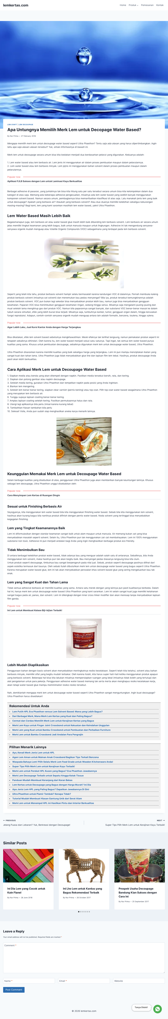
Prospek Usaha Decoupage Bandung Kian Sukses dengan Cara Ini (138, 892)
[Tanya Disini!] (157, 1009)
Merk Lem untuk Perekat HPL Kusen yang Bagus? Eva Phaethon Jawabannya (54, 771)
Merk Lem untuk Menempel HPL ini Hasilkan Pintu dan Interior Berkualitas (53, 803)
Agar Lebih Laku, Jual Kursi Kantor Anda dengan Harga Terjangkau (44, 327)
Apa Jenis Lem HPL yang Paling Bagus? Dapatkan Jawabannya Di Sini (50, 789)
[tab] (78, 911)
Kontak (160, 5)
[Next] (161, 879)
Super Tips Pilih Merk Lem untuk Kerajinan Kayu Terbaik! (43, 766)
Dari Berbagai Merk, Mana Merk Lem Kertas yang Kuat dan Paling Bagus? (52, 716)
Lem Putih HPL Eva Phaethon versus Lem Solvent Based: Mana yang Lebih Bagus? (57, 711)
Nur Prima (14, 136)
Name (8, 981)
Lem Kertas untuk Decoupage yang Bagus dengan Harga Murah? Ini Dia (51, 784)
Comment (10, 945)
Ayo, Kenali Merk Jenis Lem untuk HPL (33, 752)
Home (123, 5)
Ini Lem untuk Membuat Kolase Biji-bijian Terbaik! (34, 610)
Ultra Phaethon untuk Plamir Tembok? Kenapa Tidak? (41, 794)
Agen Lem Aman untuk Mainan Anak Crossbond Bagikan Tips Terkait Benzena (55, 757)
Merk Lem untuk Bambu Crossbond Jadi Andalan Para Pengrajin (47, 734)
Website (118, 981)
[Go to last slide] (7, 879)
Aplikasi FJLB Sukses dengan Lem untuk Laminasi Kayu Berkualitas (44, 181)
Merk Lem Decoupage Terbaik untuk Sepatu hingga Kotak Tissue (48, 775)
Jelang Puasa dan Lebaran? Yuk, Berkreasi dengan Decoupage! (36, 822)
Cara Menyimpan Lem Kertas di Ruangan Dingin (33, 495)
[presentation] (28, 865)
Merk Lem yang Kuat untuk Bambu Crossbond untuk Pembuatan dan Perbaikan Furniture (61, 730)
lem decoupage (26, 125)
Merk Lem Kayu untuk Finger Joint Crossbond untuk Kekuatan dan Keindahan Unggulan (60, 725)
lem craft (12, 125)
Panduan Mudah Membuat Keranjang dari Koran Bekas (42, 780)
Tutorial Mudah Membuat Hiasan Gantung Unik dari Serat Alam (47, 798)
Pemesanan (147, 5)
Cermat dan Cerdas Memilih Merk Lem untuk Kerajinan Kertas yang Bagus (53, 720)
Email (63, 981)
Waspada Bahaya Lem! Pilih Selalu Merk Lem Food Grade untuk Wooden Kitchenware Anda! (62, 762)
